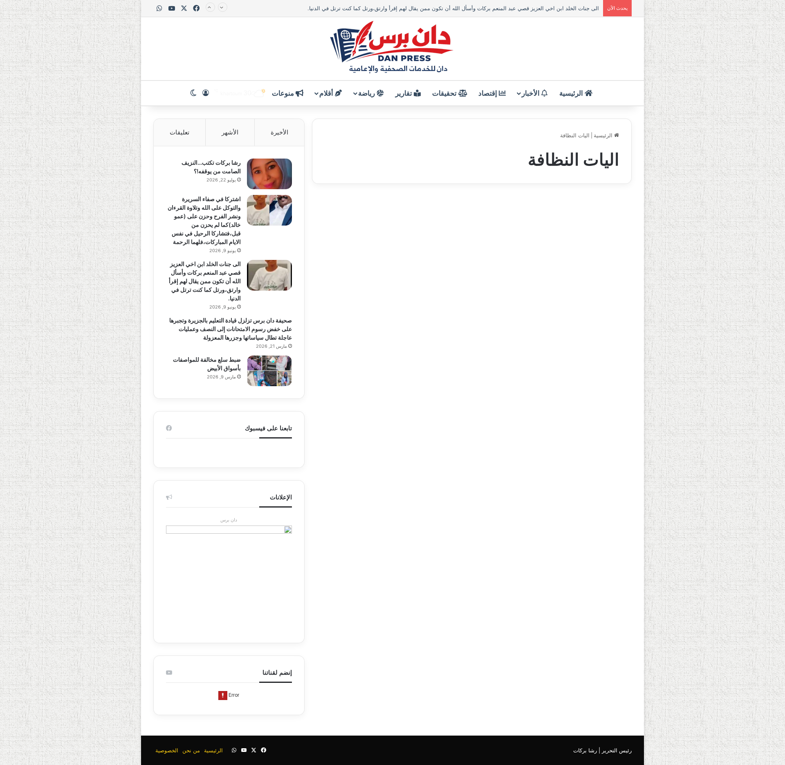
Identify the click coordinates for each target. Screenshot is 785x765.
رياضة (367, 93)
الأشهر (230, 132)
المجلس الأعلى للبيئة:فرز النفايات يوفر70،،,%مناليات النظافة (556, 242)
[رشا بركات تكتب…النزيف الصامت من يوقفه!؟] (269, 174)
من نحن (191, 750)
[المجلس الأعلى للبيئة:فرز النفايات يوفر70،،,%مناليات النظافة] (555, 340)
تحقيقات (445, 93)
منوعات (284, 93)
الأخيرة (279, 132)
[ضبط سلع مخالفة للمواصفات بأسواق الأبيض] (269, 371)
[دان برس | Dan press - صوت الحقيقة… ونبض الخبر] (392, 48)
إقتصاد (488, 93)
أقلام (327, 93)
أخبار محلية (602, 214)
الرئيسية (572, 93)
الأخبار (531, 93)
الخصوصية (166, 750)
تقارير (404, 93)
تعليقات (179, 132)
